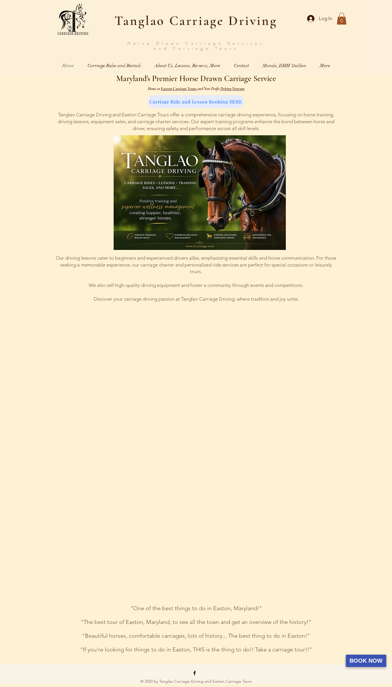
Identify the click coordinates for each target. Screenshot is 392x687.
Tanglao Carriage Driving (196, 21)
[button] (342, 19)
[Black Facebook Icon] (194, 673)
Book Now (366, 660)
